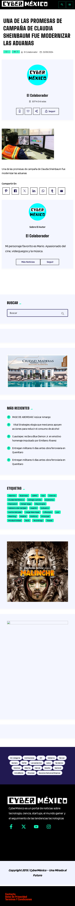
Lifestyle (48, 512)
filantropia (40, 504)
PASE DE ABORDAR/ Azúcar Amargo (31, 417)
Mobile (23, 516)
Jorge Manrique (32, 512)
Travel (49, 520)
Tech (27, 520)
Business (24, 495)
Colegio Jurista (34, 499)
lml (57, 512)
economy (49, 499)
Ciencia (52, 495)
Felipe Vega (26, 504)
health (34, 508)
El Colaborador (31, 52)
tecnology (38, 520)
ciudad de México (16, 499)
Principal (45, 516)
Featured (12, 504)
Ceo (43, 495)
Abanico (12, 495)
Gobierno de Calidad (17, 508)
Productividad (14, 520)
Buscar (13, 313)
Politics (33, 516)
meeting (12, 516)
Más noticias (28, 262)
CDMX (34, 495)
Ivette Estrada (14, 512)
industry (45, 508)
